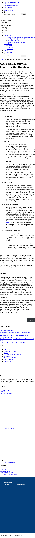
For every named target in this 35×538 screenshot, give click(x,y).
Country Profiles (5, 471)
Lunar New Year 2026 (6, 330)
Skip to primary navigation (11, 2)
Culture (6, 353)
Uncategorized (8, 361)
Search (31, 320)
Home (2, 59)
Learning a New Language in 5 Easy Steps (12, 342)
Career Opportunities (6, 393)
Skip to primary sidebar (10, 5)
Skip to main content (10, 4)
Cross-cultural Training (10, 351)
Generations (7, 356)
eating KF (8, 222)
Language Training (9, 359)
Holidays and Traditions (11, 358)
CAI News (7, 349)
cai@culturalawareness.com (8, 392)
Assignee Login (8, 10)
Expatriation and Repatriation (12, 354)
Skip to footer (8, 7)
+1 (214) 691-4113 (5, 390)
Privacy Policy (8, 482)
